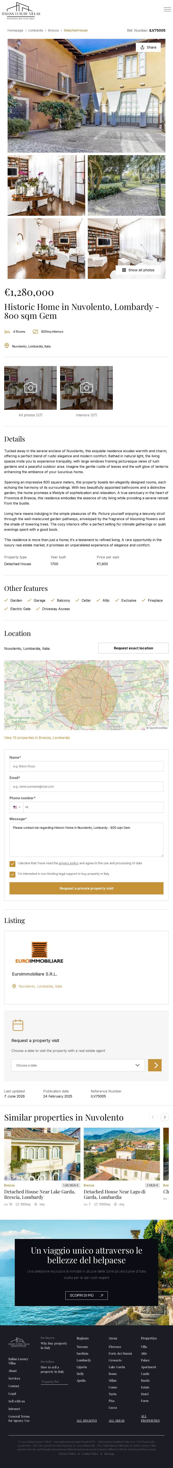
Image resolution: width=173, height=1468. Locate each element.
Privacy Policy (67, 1453)
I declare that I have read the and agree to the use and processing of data (80, 863)
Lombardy (84, 1360)
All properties (150, 1418)
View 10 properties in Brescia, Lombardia (37, 737)
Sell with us (16, 1401)
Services (14, 1378)
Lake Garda (117, 1367)
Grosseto (115, 1360)
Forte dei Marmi (120, 1353)
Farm (145, 1401)
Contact (13, 1386)
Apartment (148, 1367)
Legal (12, 1393)
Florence (115, 1347)
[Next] (164, 1117)
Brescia (53, 30)
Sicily (80, 1374)
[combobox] (16, 807)
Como (113, 1387)
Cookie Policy (90, 1453)
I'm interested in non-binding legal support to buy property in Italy (63, 873)
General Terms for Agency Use (19, 1418)
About (12, 1371)
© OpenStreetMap (157, 727)
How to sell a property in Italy (52, 1369)
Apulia (81, 1380)
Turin (112, 1394)
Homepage (15, 30)
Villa (144, 1347)
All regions (87, 1420)
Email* (14, 778)
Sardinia (82, 1353)
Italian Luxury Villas (18, 1361)
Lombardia (35, 30)
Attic (144, 1353)
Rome (113, 1374)
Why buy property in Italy (54, 1345)
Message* (18, 819)
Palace (145, 1360)
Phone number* (22, 798)
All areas (116, 1420)
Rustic (145, 1380)
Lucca (113, 1407)
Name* (15, 758)
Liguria (82, 1367)
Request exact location (133, 648)
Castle (145, 1374)
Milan (112, 1380)
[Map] (86, 695)
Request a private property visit (87, 888)
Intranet (14, 1409)
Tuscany (82, 1347)
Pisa (111, 1401)
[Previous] (153, 1117)
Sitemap (109, 1453)
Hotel (145, 1394)
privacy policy (68, 863)
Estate (145, 1387)
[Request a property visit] (155, 1065)
